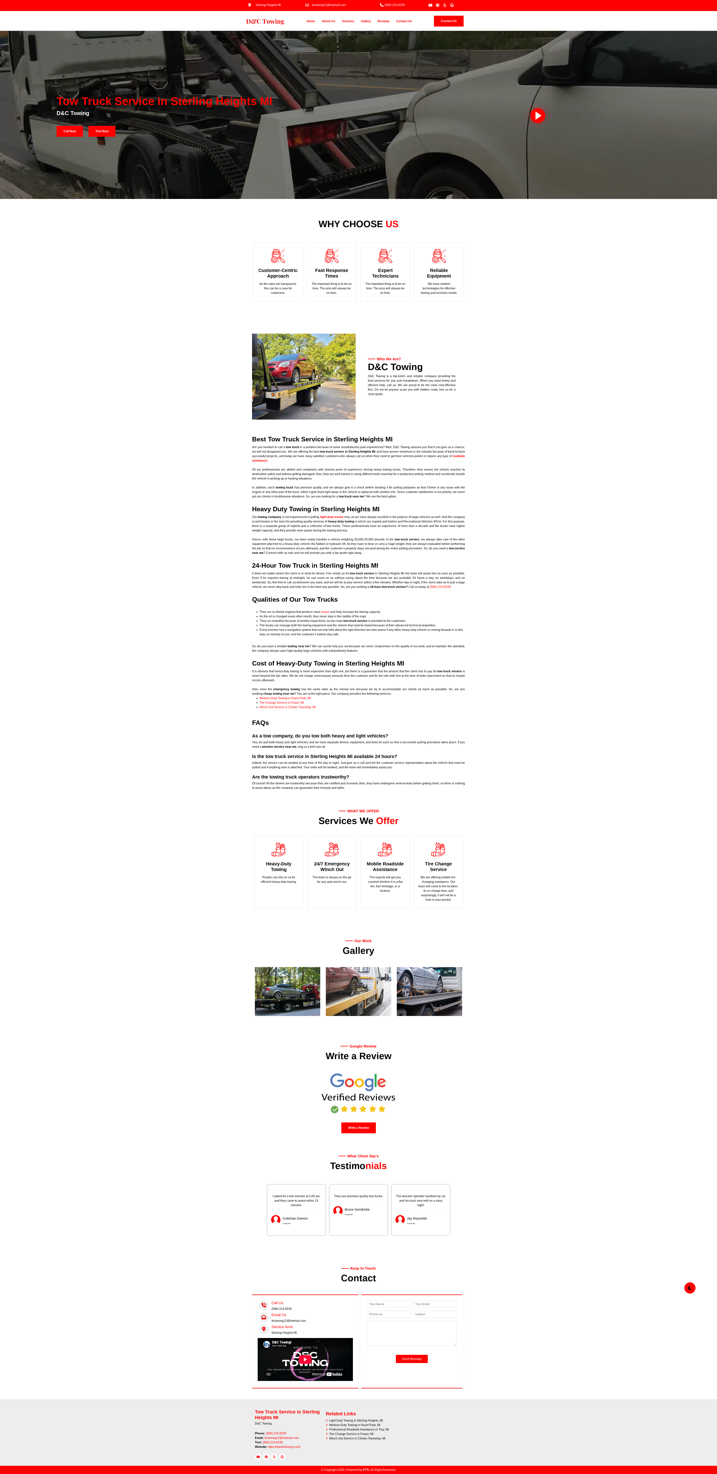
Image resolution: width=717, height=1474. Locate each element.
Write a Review (358, 1127)
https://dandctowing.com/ (284, 1446)
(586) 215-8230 (440, 586)
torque (325, 611)
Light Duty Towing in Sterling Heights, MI (355, 1420)
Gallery (366, 21)
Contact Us (404, 21)
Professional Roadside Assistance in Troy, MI (358, 1429)
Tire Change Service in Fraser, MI (282, 702)
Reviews (383, 21)
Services (348, 21)
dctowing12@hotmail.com (281, 1437)
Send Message (412, 1358)
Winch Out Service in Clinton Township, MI (288, 707)
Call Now (69, 131)
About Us (328, 21)
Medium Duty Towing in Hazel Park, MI (285, 698)
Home (311, 21)
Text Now (101, 131)
